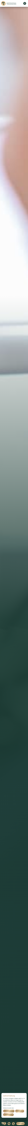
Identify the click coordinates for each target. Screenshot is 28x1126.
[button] (2, 1123)
